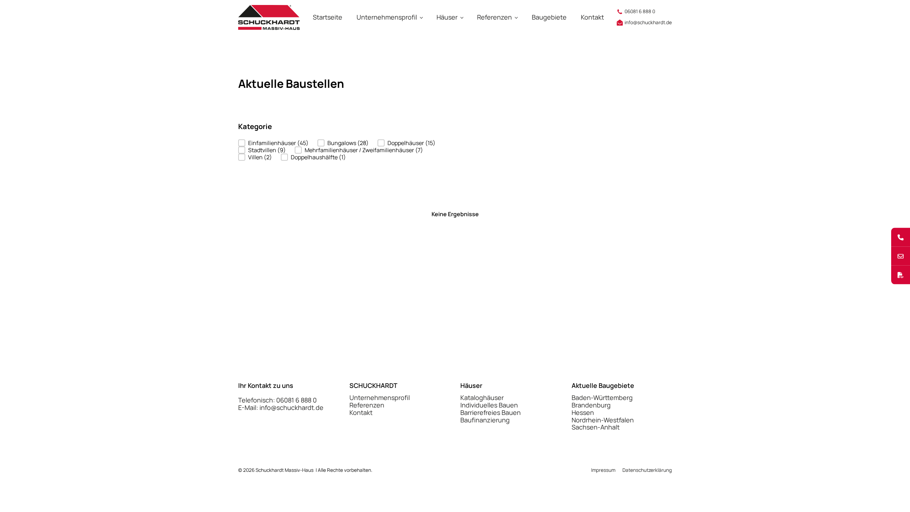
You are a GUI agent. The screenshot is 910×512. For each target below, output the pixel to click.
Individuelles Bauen (489, 405)
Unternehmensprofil (387, 17)
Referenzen (494, 17)
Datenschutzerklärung (647, 470)
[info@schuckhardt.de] (900, 256)
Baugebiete (549, 17)
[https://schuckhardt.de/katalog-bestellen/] (900, 275)
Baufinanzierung (485, 420)
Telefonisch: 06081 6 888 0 (277, 400)
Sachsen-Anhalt (596, 427)
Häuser (447, 17)
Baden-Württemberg (602, 397)
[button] (273, 142)
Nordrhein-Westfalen (603, 420)
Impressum (603, 470)
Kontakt (592, 17)
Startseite (327, 17)
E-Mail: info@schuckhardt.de (280, 407)
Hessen (583, 412)
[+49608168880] (900, 237)
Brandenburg (591, 405)
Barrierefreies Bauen (490, 412)
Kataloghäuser (482, 397)
